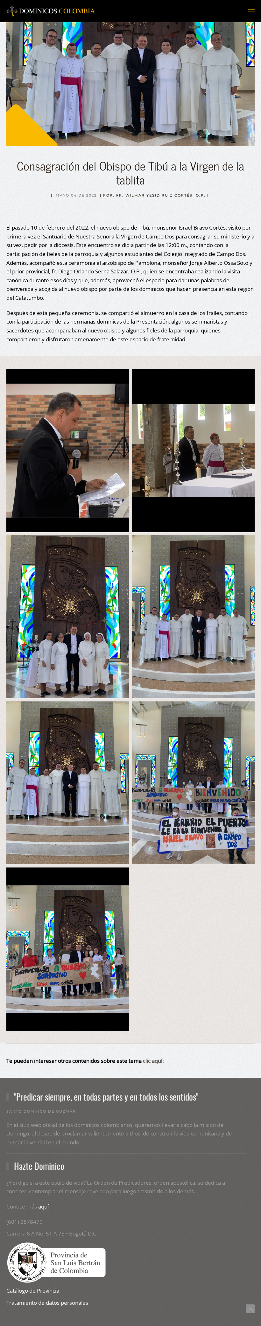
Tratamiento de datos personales (47, 1302)
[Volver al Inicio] (50, 11)
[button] (251, 11)
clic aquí (152, 1060)
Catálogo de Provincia (32, 1290)
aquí (43, 1206)
